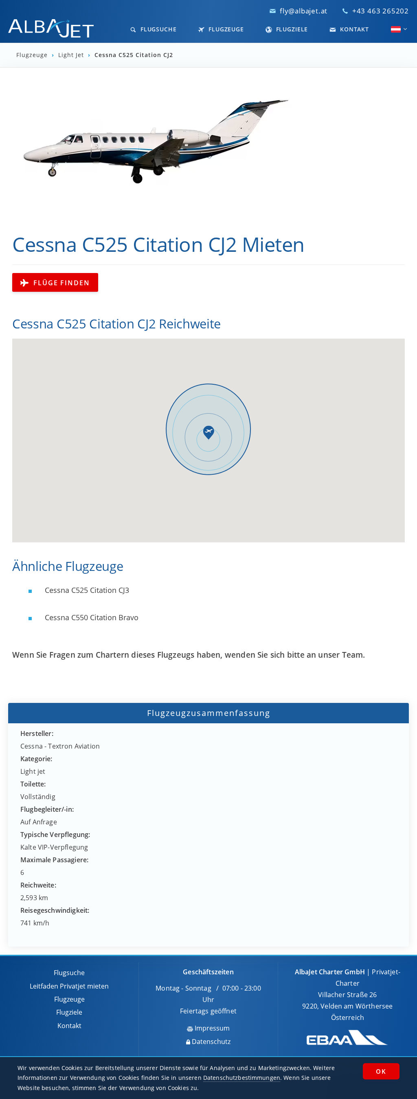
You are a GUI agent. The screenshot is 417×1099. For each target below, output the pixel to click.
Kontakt (353, 29)
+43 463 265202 (380, 10)
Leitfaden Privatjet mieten (69, 986)
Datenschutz (210, 1041)
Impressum (211, 1028)
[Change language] (396, 29)
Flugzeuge (225, 29)
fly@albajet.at (303, 10)
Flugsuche (157, 29)
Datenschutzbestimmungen (241, 1077)
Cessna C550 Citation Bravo (90, 617)
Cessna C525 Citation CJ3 (86, 590)
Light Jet (71, 55)
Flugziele (291, 29)
